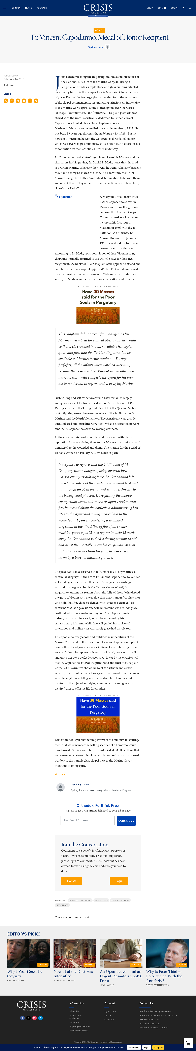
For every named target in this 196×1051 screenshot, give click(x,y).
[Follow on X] (28, 1018)
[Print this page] (30, 101)
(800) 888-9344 (151, 1019)
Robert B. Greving (64, 980)
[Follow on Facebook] (22, 1018)
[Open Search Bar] (190, 8)
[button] (188, 1043)
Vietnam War (62, 905)
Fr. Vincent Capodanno (80, 900)
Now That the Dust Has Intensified (73, 973)
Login (174, 8)
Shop (150, 8)
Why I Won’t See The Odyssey (24, 973)
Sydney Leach (96, 47)
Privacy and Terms (78, 1030)
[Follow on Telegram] (40, 1018)
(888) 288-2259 (152, 1023)
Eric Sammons (15, 980)
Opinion (16, 8)
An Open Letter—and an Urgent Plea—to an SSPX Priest (121, 975)
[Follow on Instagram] (34, 1018)
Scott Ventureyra (157, 985)
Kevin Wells (107, 985)
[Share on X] (6, 101)
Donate (162, 8)
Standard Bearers (120, 900)
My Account (110, 1011)
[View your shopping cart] (183, 8)
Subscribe (126, 820)
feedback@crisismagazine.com (155, 1011)
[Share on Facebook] (12, 101)
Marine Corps (101, 900)
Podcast (42, 8)
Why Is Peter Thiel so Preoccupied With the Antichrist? (164, 975)
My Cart (108, 1015)
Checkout (109, 1019)
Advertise (74, 1022)
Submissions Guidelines (75, 1017)
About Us (74, 1011)
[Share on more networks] (36, 101)
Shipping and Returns (80, 1026)
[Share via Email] (24, 101)
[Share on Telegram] (18, 101)
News (28, 8)
